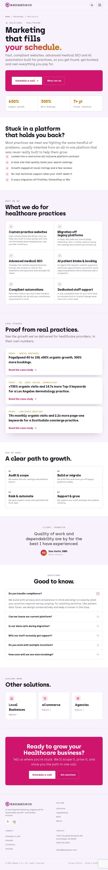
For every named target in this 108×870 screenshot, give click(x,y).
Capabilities (62, 813)
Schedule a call (25, 80)
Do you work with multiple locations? (31, 645)
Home (7, 17)
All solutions (68, 774)
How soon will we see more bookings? (31, 654)
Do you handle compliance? (25, 593)
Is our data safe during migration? (29, 626)
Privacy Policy (75, 863)
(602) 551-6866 (63, 843)
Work (58, 817)
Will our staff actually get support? (30, 635)
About (59, 821)
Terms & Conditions (94, 863)
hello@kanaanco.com (66, 850)
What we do (54, 80)
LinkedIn (9, 840)
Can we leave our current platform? (30, 616)
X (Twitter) (10, 845)
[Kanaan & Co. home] (18, 5)
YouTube (9, 849)
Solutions (18, 17)
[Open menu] (100, 5)
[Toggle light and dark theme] (92, 5)
